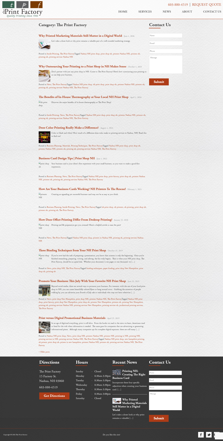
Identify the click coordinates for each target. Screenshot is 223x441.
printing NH (134, 336)
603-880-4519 (178, 4)
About (187, 12)
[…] (119, 389)
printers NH (109, 336)
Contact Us (212, 12)
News (167, 12)
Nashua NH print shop (90, 53)
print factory (114, 176)
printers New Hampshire (101, 302)
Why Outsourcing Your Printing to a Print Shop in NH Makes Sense (82, 66)
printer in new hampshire (70, 342)
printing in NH (121, 336)
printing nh (43, 57)
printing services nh (110, 305)
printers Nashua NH (121, 53)
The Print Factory (67, 53)
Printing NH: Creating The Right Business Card (128, 374)
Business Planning (54, 145)
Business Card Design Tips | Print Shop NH (67, 158)
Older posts (45, 351)
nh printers (118, 207)
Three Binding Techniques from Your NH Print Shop (72, 250)
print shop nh (106, 53)
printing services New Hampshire (87, 305)
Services (145, 12)
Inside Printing (53, 53)
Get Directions (54, 396)
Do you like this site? (111, 434)
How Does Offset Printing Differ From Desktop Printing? (75, 220)
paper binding (108, 268)
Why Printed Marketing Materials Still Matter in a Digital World (80, 36)
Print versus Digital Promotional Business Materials (72, 318)
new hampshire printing (134, 339)
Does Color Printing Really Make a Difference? (69, 128)
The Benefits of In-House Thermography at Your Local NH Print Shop (83, 97)
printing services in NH (48, 339)
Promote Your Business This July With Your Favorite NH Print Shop (82, 281)
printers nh (135, 53)
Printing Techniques (79, 145)
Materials (66, 145)
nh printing (129, 207)
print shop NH (58, 268)
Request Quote (206, 4)
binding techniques (94, 268)
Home (122, 12)
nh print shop (98, 84)
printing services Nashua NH (61, 57)
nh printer (43, 342)
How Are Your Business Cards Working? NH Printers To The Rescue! (82, 189)
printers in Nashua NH (102, 237)
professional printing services (131, 305)
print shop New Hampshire (127, 268)
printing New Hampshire (132, 302)
